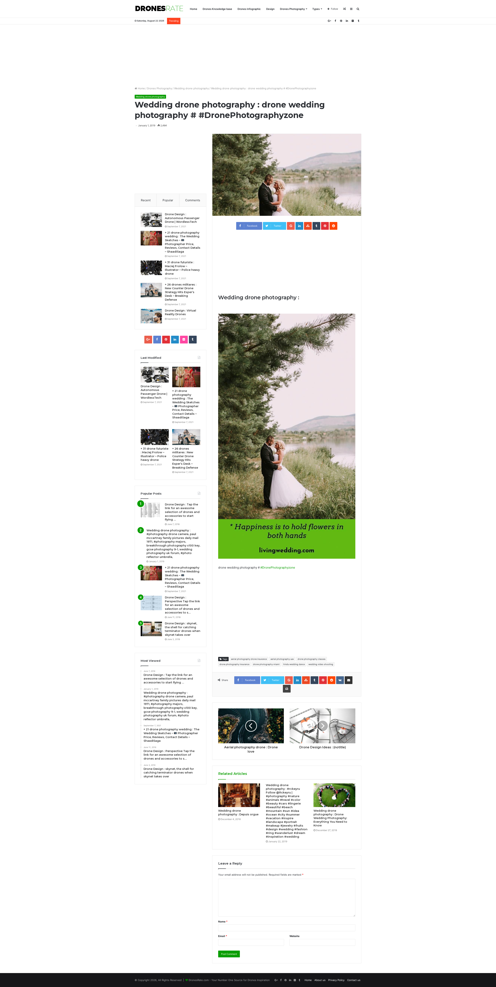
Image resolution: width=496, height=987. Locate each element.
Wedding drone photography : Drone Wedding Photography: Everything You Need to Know (330, 818)
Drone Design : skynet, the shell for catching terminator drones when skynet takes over (182, 629)
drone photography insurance (234, 664)
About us (320, 980)
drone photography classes (312, 659)
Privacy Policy (336, 980)
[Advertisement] (248, 55)
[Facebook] (335, 20)
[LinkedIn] (347, 20)
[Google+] (329, 20)
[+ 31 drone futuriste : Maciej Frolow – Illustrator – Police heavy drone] (151, 268)
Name (222, 921)
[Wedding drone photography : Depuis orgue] (239, 795)
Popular (168, 200)
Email (222, 936)
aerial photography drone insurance (249, 659)
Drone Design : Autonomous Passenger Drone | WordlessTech (182, 218)
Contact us (353, 980)
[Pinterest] (341, 20)
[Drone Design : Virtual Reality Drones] (151, 316)
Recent (146, 200)
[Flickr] (353, 20)
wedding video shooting (320, 664)
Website (294, 936)
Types (316, 8)
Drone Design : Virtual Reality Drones (180, 312)
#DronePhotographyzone (277, 567)
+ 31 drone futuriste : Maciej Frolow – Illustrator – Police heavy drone (182, 268)
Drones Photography (292, 8)
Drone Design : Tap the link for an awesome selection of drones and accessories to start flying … (182, 512)
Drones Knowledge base (217, 8)
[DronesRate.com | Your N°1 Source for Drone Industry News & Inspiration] (159, 9)
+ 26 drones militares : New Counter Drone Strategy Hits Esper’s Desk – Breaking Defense (180, 292)
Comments (192, 200)
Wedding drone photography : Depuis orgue (238, 812)
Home (193, 8)
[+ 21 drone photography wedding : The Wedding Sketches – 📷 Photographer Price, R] (151, 238)
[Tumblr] (358, 20)
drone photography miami (266, 664)
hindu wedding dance (294, 664)
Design (270, 8)
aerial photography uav (282, 659)
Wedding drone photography (191, 88)
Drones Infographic (249, 8)
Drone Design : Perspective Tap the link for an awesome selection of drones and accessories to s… (182, 605)
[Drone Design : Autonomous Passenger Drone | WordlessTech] (151, 220)
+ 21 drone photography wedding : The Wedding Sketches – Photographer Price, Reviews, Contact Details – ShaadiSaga (182, 577)
